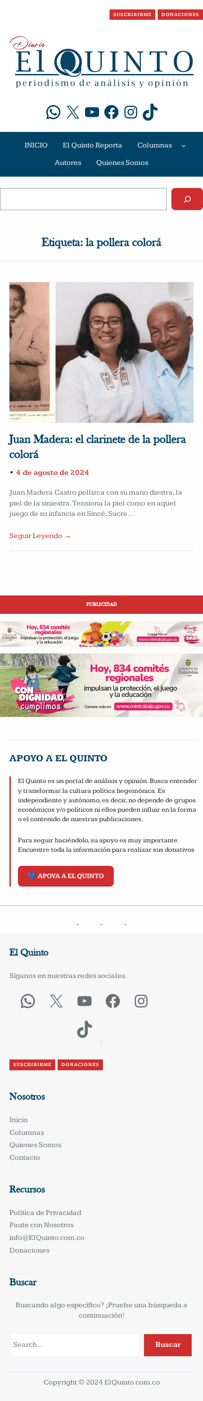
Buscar (168, 1344)
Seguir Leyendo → (40, 535)
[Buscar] (187, 199)
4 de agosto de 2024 (52, 472)
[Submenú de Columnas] (183, 145)
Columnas (154, 145)
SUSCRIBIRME (132, 14)
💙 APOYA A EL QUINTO (66, 876)
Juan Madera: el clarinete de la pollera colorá (97, 447)
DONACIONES (180, 14)
